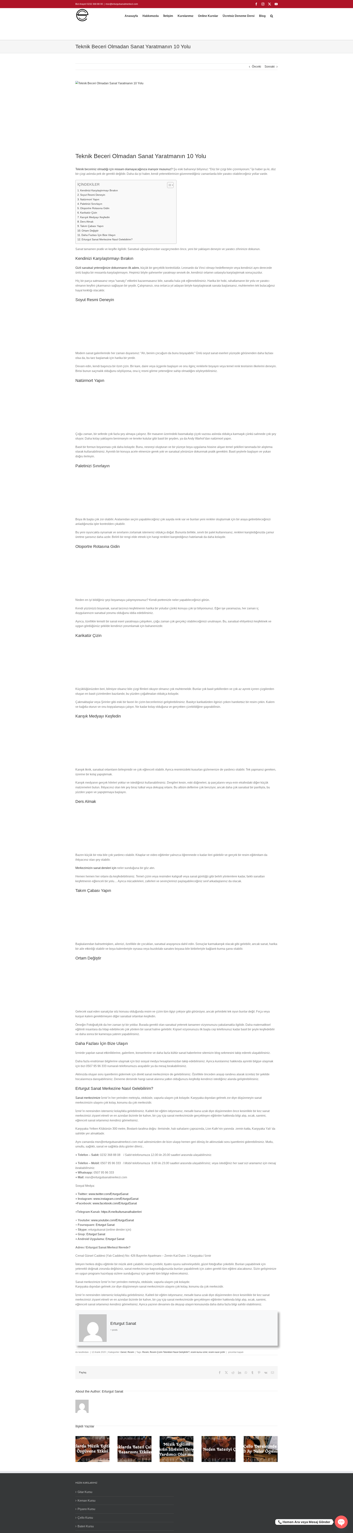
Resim (131, 1352)
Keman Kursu (86, 1500)
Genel (123, 1352)
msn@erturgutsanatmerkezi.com (122, 4)
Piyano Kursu (86, 1509)
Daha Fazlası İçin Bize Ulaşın (98, 235)
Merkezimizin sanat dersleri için (95, 867)
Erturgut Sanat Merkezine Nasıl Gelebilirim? (107, 239)
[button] (271, 16)
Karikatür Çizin (88, 212)
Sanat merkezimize (87, 1097)
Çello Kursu (85, 1517)
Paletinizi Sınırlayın (91, 203)
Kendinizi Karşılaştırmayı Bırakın (99, 190)
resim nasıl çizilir (216, 1352)
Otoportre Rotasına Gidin (94, 208)
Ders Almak (86, 221)
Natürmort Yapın (89, 199)
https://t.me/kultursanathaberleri (121, 1211)
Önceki (256, 66)
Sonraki (270, 66)
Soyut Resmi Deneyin (92, 194)
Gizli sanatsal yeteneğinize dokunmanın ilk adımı (107, 267)
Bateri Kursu (86, 1526)
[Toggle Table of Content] (168, 185)
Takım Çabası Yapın (92, 226)
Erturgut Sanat (105, 1224)
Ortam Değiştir (90, 230)
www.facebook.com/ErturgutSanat (115, 1203)
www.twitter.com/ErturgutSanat (108, 1194)
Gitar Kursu (85, 1492)
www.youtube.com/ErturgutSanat (112, 1220)
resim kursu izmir (199, 1352)
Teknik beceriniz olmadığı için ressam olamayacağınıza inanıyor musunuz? (124, 169)
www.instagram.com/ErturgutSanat (115, 1198)
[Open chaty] (341, 1522)
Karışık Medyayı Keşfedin (95, 217)
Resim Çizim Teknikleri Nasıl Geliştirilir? (170, 1352)
